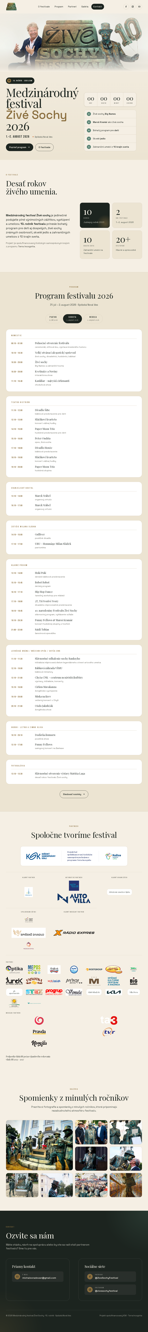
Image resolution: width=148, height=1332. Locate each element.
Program (59, 6)
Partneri (72, 6)
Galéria (84, 6)
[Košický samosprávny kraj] (40, 856)
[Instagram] (132, 6)
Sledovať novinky (72, 794)
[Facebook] (126, 6)
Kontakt (97, 6)
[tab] (53, 318)
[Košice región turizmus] (113, 856)
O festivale (44, 6)
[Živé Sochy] (11, 7)
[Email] (139, 6)
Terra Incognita (84, 860)
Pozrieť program (17, 147)
